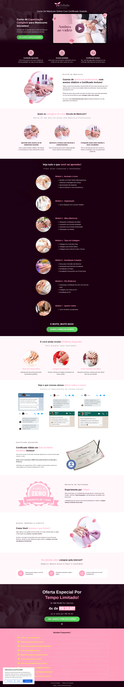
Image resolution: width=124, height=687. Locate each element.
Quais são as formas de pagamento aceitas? (35, 667)
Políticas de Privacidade (67, 683)
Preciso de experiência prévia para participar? (36, 646)
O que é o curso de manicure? (30, 637)
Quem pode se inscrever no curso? (32, 642)
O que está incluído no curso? (30, 650)
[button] (62, 637)
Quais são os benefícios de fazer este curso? (36, 676)
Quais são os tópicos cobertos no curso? (34, 655)
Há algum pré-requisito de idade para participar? (37, 672)
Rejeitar (18, 681)
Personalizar (10, 681)
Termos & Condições (55, 683)
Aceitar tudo (28, 681)
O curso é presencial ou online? (31, 659)
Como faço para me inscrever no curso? (34, 663)
